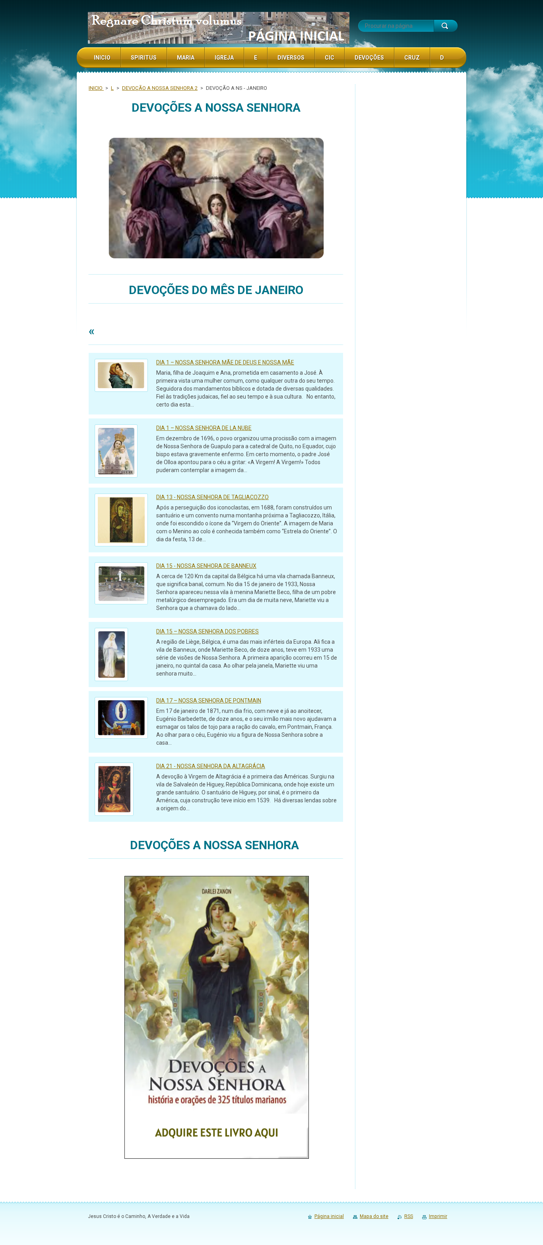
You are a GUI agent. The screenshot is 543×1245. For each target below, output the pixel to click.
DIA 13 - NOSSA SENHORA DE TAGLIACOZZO (212, 497)
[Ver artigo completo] (121, 375)
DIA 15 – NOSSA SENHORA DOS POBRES (207, 631)
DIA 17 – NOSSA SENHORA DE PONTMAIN (208, 700)
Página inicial (329, 1216)
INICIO (96, 88)
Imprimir (438, 1216)
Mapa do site (374, 1216)
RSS (408, 1216)
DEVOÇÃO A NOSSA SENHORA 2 (160, 88)
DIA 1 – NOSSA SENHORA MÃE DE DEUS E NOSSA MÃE (225, 362)
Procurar (446, 26)
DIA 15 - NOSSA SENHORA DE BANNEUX (206, 566)
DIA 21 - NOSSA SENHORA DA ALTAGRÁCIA (210, 766)
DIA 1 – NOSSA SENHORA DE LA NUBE (204, 428)
